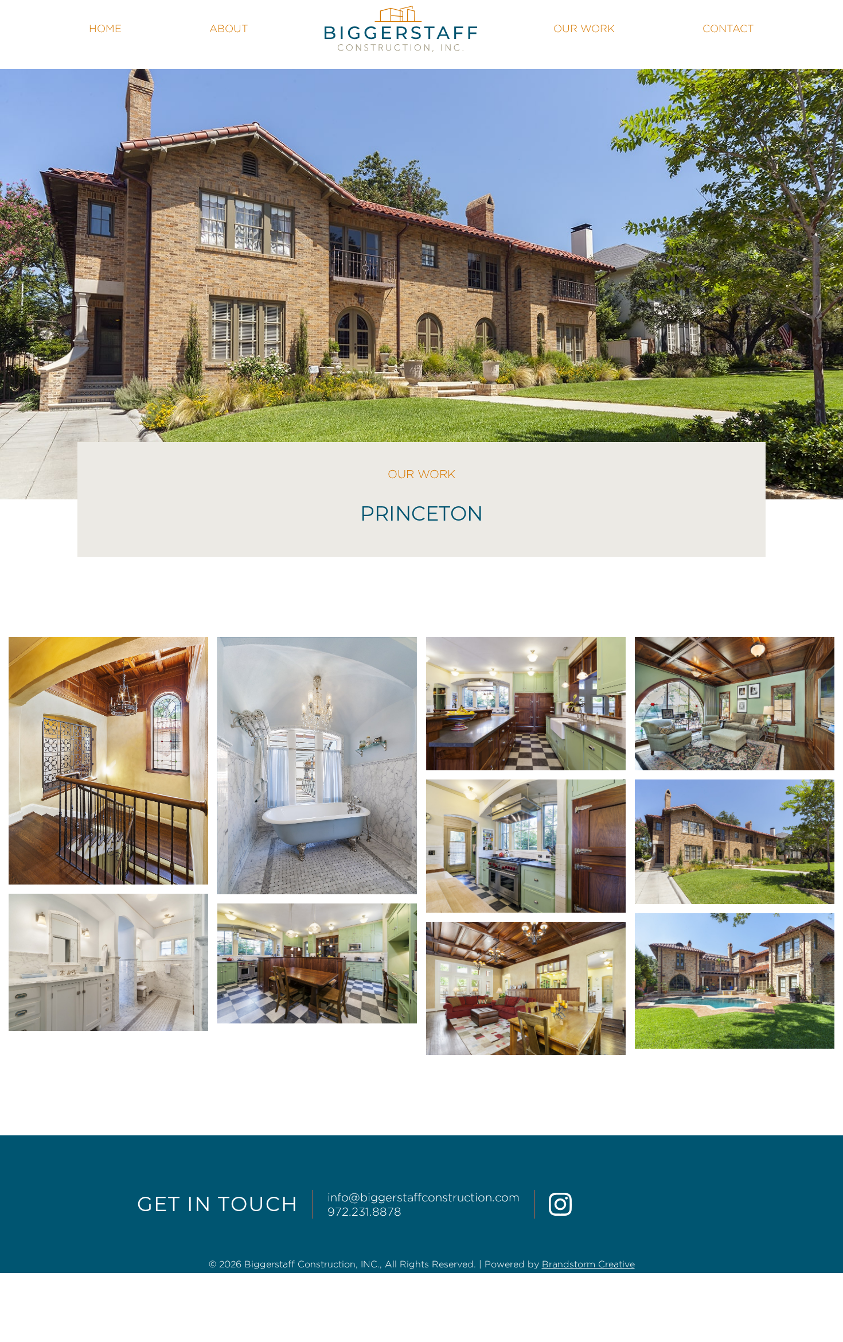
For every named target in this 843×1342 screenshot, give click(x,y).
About (228, 28)
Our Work (584, 28)
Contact (728, 28)
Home (105, 28)
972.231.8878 (364, 1211)
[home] (401, 29)
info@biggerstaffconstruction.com (423, 1197)
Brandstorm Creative (588, 1264)
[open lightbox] (108, 761)
